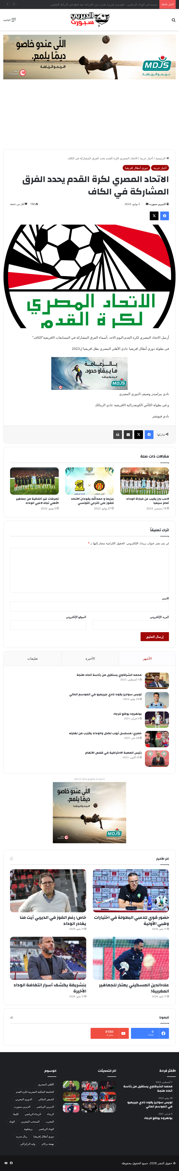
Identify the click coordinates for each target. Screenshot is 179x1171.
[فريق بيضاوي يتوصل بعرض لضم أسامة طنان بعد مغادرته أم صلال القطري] (108, 1096)
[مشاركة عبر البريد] (128, 434)
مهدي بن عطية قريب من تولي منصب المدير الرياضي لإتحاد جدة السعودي (113, 4)
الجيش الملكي (46, 1099)
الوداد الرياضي (46, 1129)
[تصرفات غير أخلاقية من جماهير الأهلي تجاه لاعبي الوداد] (34, 481)
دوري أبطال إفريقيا (136, 168)
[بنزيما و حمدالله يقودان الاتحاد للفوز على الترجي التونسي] (89, 481)
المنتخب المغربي (30, 1121)
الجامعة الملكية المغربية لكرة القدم (35, 1091)
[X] (154, 216)
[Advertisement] (89, 116)
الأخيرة (90, 658)
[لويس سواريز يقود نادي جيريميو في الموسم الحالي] (157, 700)
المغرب (50, 1121)
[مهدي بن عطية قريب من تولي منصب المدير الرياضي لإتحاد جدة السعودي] (71, 1085)
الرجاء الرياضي (33, 1114)
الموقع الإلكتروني (76, 617)
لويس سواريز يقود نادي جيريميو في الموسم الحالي (105, 694)
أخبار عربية (146, 158)
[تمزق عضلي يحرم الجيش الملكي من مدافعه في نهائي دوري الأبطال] (108, 1085)
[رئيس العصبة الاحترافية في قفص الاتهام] (157, 758)
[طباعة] (117, 434)
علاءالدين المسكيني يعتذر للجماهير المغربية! (134, 988)
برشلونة (28, 1129)
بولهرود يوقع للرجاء (127, 714)
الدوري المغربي (23, 1099)
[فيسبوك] (164, 216)
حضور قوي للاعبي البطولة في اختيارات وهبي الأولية (131, 920)
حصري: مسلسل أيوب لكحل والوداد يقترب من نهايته (105, 733)
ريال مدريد (21, 1136)
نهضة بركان (47, 1143)
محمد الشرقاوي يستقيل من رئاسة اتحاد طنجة (109, 675)
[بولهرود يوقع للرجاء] (157, 719)
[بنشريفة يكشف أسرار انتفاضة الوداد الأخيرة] (48, 958)
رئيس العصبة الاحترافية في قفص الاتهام (113, 753)
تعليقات (32, 658)
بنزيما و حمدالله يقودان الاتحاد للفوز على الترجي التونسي (92, 501)
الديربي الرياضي (45, 1106)
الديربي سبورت (157, 204)
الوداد (12, 1121)
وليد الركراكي (27, 1143)
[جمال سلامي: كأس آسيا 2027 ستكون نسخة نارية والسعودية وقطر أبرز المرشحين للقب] (89, 1107)
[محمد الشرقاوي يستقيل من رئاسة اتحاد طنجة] (157, 681)
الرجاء (50, 1114)
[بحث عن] (173, 21)
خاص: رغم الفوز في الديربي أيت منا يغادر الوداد (53, 920)
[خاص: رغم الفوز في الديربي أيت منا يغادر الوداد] (48, 890)
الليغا (16, 1114)
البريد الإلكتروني (159, 617)
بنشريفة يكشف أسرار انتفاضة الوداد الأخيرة (50, 988)
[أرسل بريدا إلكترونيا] (147, 204)
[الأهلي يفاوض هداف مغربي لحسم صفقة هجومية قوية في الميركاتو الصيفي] (71, 1096)
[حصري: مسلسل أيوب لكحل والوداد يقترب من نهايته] (157, 739)
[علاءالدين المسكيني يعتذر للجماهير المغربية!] (131, 958)
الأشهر (147, 658)
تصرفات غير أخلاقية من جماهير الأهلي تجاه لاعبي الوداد (37, 501)
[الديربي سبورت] (89, 19)
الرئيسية (160, 158)
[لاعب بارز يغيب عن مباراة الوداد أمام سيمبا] (144, 481)
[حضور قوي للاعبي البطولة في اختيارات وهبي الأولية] (131, 890)
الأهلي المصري (46, 1084)
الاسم (165, 598)
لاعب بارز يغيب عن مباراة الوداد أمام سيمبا (147, 501)
